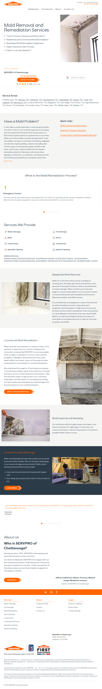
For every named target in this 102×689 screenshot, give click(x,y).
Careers (39, 607)
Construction (8, 618)
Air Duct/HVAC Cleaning (64, 258)
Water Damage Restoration (73, 125)
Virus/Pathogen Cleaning (45, 258)
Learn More (12, 488)
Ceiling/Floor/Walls (11, 261)
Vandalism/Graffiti (83, 261)
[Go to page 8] (58, 523)
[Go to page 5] (53, 212)
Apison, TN (77, 100)
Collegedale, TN (65, 100)
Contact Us (69, 9)
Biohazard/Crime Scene (26, 258)
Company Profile (42, 604)
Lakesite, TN (7, 103)
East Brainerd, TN (50, 100)
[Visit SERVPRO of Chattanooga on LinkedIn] (46, 592)
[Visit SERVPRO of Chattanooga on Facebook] (56, 592)
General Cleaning (10, 629)
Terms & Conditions (75, 604)
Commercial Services (11, 621)
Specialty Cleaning (11, 625)
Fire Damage (9, 607)
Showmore (8, 161)
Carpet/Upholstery (81, 258)
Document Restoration (27, 261)
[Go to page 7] (58, 212)
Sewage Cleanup (10, 258)
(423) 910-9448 (91, 4)
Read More (11, 580)
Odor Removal (52, 261)
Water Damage (10, 604)
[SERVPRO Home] (13, 3)
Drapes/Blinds (41, 261)
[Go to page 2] (46, 212)
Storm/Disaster (9, 614)
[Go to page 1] (44, 212)
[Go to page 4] (51, 212)
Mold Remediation (10, 611)
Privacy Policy (73, 607)
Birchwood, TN (20, 103)
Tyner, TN (88, 100)
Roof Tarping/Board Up (67, 261)
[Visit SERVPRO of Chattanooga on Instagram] (51, 592)
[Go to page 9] (60, 523)
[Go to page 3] (49, 212)
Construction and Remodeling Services (78, 135)
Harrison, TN (23, 100)
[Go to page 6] (55, 212)
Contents (94, 261)
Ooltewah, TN (35, 100)
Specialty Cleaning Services (73, 130)
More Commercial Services (18, 392)
